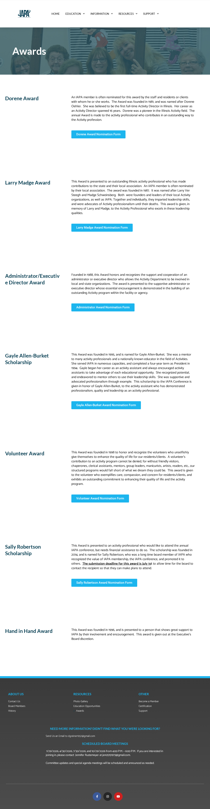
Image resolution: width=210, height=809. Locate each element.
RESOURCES (126, 13)
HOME (55, 13)
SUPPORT (149, 13)
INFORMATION (99, 13)
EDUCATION (73, 13)
